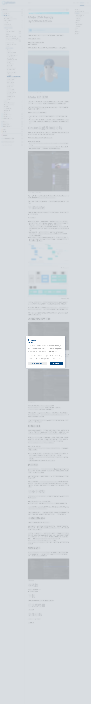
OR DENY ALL (37, 363)
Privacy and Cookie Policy (51, 351)
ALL (56, 363)
